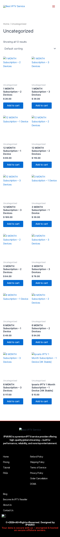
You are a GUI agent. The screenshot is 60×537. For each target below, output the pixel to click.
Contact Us (8, 510)
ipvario (27, 6)
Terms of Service (38, 467)
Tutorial (6, 467)
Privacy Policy (36, 473)
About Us (7, 504)
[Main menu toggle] (53, 6)
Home (6, 24)
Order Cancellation (39, 478)
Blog (5, 494)
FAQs (5, 473)
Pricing (6, 462)
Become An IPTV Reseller (15, 499)
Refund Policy (36, 456)
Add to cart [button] (13, 105)
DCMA (33, 483)
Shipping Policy (37, 462)
